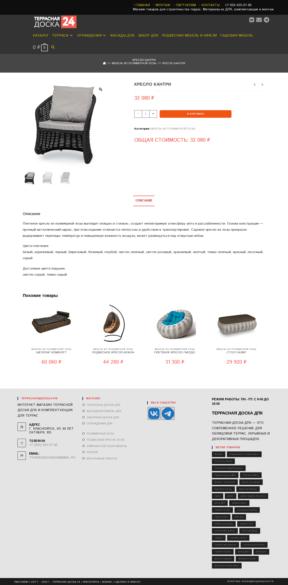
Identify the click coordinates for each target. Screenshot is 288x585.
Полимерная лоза (100, 434)
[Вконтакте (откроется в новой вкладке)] (252, 20)
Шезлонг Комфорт (51, 352)
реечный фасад (249, 530)
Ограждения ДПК (100, 424)
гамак (218, 496)
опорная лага (246, 524)
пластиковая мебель (225, 530)
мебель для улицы (224, 524)
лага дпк (239, 517)
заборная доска (239, 503)
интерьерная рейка (247, 510)
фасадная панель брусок (227, 565)
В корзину (195, 114)
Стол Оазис (236, 352)
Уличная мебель (251, 475)
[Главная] (104, 63)
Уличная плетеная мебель (107, 446)
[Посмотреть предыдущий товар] (255, 85)
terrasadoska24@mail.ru (52, 457)
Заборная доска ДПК (103, 418)
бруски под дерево (251, 482)
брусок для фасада (248, 489)
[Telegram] (168, 413)
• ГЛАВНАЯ (141, 5)
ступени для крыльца (225, 544)
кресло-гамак (221, 517)
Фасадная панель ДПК (104, 411)
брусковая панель (223, 489)
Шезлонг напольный (225, 482)
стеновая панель (238, 537)
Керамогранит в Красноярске (244, 454)
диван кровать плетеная (253, 496)
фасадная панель (247, 558)
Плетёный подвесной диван (229, 468)
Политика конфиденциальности (250, 581)
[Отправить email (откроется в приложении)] (260, 20)
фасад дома (243, 551)
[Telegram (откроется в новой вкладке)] (267, 20)
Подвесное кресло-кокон (113, 352)
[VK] (154, 413)
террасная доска (223, 551)
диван (230, 496)
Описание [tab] (143, 201)
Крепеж (92, 452)
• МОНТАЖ (161, 5)
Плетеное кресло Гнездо (174, 352)
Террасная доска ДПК (103, 405)
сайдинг (219, 537)
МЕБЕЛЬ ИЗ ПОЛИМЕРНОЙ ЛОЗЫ (173, 129)
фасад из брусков (223, 558)
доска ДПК (220, 503)
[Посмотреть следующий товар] (262, 85)
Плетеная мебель (223, 461)
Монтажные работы (102, 459)
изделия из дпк (222, 510)
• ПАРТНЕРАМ (184, 5)
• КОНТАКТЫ (209, 5)
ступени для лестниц (254, 544)
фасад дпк (261, 551)
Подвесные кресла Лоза (105, 440)
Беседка (219, 454)
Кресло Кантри (173, 63)
